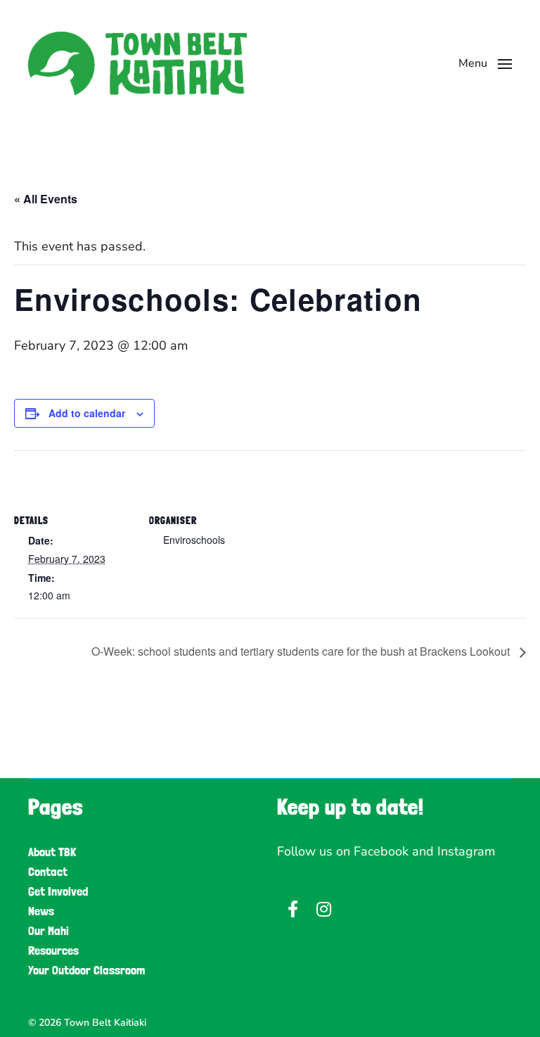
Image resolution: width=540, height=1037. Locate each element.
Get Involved (58, 891)
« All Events (45, 199)
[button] (485, 63)
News (41, 910)
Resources (53, 950)
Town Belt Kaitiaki (105, 1022)
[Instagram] (323, 909)
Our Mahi (48, 930)
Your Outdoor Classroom (86, 969)
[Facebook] (292, 909)
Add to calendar (87, 413)
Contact (48, 871)
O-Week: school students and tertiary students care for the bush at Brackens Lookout (302, 651)
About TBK (52, 851)
